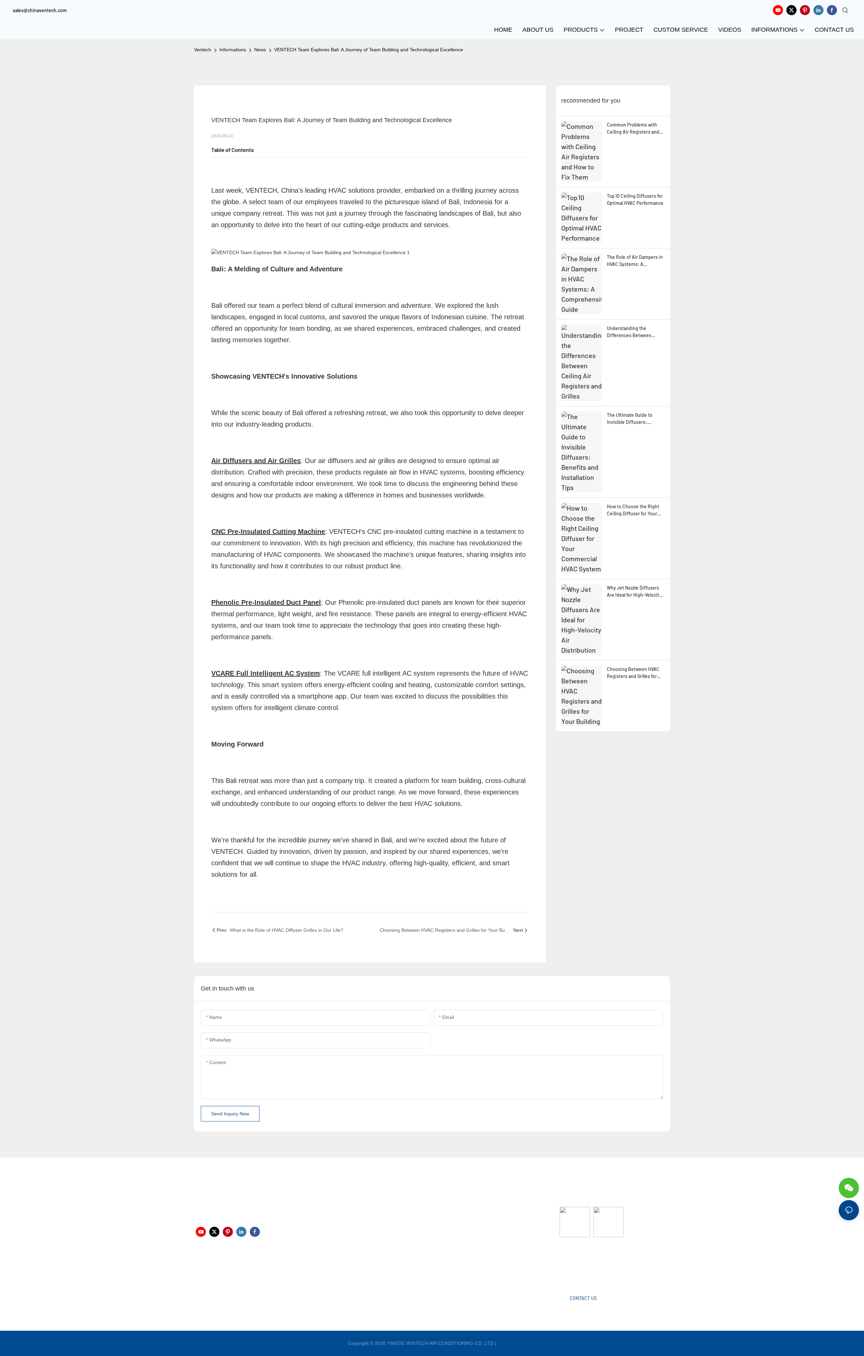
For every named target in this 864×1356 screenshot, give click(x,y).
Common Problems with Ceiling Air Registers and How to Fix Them (633, 128)
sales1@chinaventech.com (435, 1269)
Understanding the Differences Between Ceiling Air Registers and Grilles (633, 332)
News (260, 49)
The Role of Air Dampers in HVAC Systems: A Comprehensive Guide (635, 261)
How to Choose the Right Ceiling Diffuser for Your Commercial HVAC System (634, 510)
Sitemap (506, 1343)
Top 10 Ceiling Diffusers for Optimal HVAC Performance (635, 199)
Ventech (202, 49)
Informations (232, 49)
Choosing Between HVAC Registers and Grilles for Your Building (633, 673)
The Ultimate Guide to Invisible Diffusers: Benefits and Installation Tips (632, 419)
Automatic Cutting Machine (588, 1264)
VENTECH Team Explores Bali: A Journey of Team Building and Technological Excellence (368, 49)
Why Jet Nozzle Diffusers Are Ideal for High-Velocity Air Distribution (634, 591)
